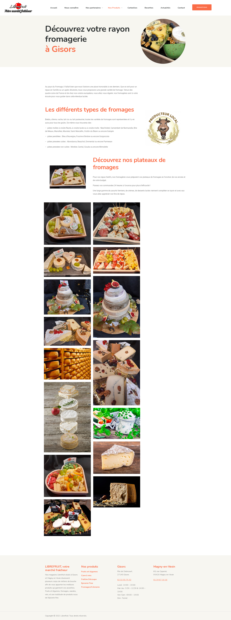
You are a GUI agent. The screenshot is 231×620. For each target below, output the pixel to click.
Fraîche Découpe (89, 579)
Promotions (202, 7)
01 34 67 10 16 (160, 579)
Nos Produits (114, 7)
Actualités (165, 7)
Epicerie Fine (87, 583)
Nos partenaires (93, 7)
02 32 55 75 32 (124, 579)
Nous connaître (71, 7)
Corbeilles (132, 7)
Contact (181, 7)
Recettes (149, 7)
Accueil (53, 7)
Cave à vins (86, 575)
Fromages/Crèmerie (90, 587)
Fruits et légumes (89, 571)
